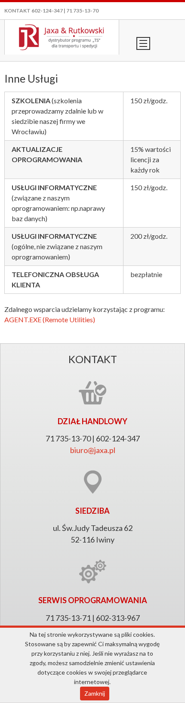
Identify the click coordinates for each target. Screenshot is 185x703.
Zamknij (94, 693)
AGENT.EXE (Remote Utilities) (49, 319)
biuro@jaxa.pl (92, 450)
